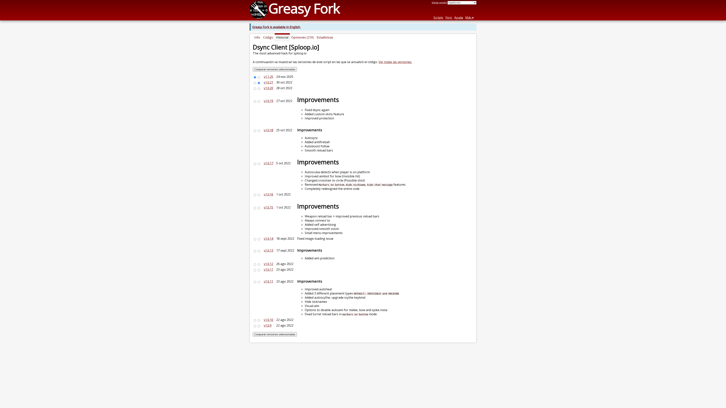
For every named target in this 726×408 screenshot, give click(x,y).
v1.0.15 (268, 207)
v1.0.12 (268, 264)
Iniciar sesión (439, 2)
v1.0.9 (267, 325)
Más (468, 17)
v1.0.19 (268, 101)
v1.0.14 (268, 238)
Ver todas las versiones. (395, 62)
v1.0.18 (268, 130)
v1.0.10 (268, 320)
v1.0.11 (268, 269)
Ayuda (458, 17)
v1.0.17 (268, 163)
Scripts (438, 17)
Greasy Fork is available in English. (276, 27)
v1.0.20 (268, 88)
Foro (448, 17)
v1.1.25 (268, 77)
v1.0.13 (268, 250)
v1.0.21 (268, 82)
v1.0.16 (268, 194)
